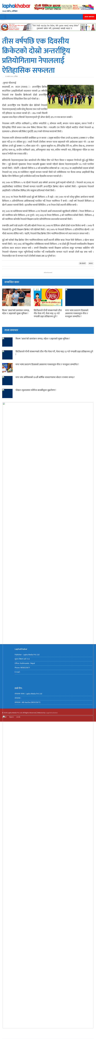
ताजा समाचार (89, 16)
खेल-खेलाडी (82, 263)
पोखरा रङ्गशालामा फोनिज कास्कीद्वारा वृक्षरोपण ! (36, 390)
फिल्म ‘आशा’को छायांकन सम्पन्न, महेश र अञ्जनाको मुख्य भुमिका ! (16, 312)
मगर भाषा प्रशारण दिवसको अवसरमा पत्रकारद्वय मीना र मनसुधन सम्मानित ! (76, 313)
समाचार (91, 263)
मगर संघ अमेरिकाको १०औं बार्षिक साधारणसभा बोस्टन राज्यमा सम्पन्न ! (46, 377)
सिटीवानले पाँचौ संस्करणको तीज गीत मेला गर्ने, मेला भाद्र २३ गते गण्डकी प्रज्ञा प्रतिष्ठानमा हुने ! (48, 313)
